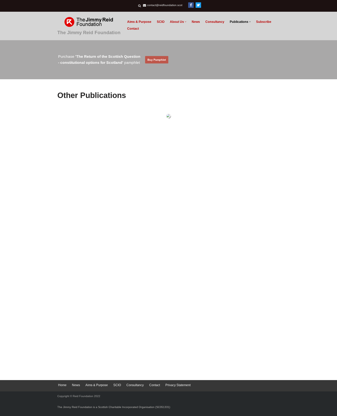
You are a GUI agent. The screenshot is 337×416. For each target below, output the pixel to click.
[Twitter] (198, 5)
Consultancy (214, 21)
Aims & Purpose (139, 21)
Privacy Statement (178, 385)
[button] (185, 21)
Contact (133, 28)
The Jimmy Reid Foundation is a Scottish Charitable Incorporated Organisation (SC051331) (113, 407)
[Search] (139, 5)
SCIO (160, 21)
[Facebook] (191, 5)
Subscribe (263, 21)
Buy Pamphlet (156, 59)
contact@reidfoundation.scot (164, 5)
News (196, 21)
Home (62, 385)
